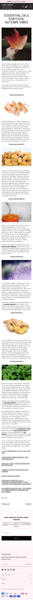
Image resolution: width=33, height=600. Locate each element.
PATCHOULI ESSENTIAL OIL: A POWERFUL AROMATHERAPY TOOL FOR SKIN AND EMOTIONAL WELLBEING (16, 482)
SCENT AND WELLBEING (11, 476)
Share (5, 498)
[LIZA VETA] (7, 6)
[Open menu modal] (30, 6)
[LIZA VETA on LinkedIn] (14, 570)
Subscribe (28, 564)
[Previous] (4, 1)
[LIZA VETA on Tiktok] (11, 570)
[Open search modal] (23, 6)
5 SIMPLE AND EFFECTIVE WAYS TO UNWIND (15, 470)
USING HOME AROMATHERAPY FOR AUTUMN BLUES (15, 458)
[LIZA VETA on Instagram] (8, 570)
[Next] (29, 1)
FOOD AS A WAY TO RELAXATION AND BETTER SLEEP (16, 464)
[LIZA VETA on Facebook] (3, 570)
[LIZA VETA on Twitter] (5, 570)
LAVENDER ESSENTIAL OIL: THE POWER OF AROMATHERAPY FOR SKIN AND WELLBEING (16, 490)
